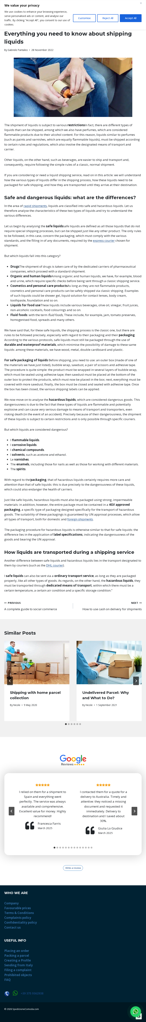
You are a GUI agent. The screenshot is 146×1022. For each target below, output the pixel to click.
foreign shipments (80, 519)
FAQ (7, 980)
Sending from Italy (18, 965)
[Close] (142, 3)
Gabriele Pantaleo (18, 50)
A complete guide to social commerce (30, 606)
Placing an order (16, 951)
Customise (84, 18)
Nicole (16, 705)
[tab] (66, 724)
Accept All (130, 18)
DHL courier (54, 565)
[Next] (136, 681)
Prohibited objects (18, 975)
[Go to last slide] (10, 681)
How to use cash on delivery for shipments (112, 606)
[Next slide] (134, 811)
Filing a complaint (18, 970)
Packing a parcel (16, 955)
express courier (104, 240)
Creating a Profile (17, 960)
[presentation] (36, 662)
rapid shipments (35, 206)
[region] (73, 15)
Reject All (107, 18)
